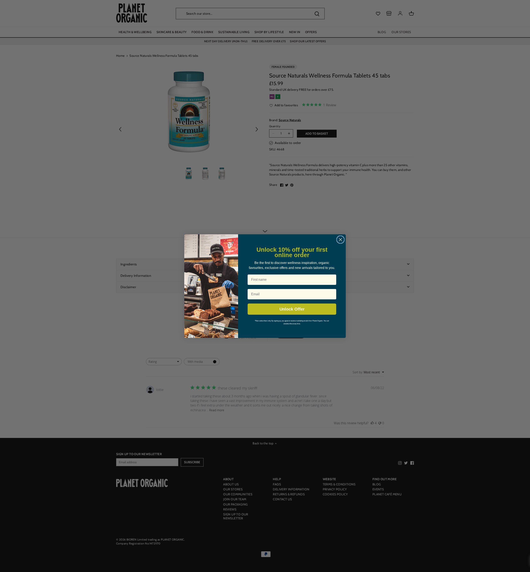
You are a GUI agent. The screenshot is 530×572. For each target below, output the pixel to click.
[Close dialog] (340, 239)
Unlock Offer (292, 309)
